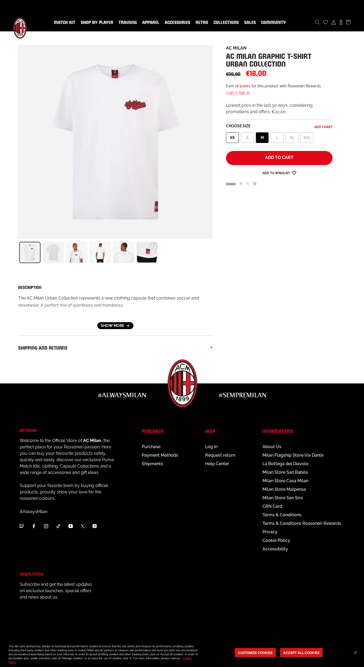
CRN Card (272, 506)
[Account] (333, 22)
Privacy (269, 531)
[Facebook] (240, 183)
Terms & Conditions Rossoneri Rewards (301, 523)
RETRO (200, 22)
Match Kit (63, 22)
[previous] (18, 252)
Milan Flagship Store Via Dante (292, 455)
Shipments (152, 463)
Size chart (323, 127)
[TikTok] (58, 525)
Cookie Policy (276, 540)
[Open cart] (348, 22)
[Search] (317, 22)
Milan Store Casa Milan (285, 480)
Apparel (149, 22)
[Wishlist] (325, 22)
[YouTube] (70, 525)
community (272, 22)
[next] (212, 252)
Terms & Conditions (281, 514)
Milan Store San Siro (282, 497)
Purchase (151, 446)
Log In (211, 446)
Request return (220, 455)
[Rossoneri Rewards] (341, 22)
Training (126, 22)
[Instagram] (46, 525)
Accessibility (275, 548)
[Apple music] (94, 525)
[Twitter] (247, 183)
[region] (182, 653)
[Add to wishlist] (294, 172)
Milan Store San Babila (285, 472)
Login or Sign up (238, 93)
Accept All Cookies (301, 652)
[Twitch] (21, 525)
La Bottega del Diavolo (285, 463)
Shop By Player (97, 22)
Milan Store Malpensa (284, 489)
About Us (271, 446)
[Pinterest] (254, 183)
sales (249, 22)
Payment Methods (160, 455)
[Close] (355, 652)
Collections (225, 22)
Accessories (176, 22)
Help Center (217, 463)
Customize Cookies (255, 652)
